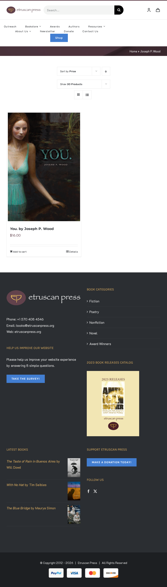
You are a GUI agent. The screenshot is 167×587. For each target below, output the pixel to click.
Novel (93, 333)
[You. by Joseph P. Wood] (44, 166)
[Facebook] (88, 491)
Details (73, 251)
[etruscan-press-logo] (23, 8)
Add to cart (20, 251)
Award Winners (100, 344)
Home (133, 51)
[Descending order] (106, 71)
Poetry (94, 312)
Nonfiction (96, 322)
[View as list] (87, 95)
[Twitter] (95, 491)
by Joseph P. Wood (32, 229)
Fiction (94, 301)
